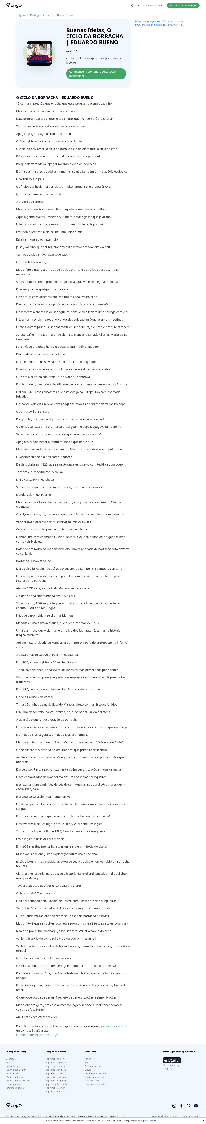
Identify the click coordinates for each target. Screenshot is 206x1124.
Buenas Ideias (65, 15)
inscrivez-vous (110, 1026)
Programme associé (95, 1077)
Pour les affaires (14, 1077)
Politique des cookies (148, 1120)
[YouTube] (196, 1105)
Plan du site (171, 1116)
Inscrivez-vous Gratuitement (183, 5)
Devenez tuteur (92, 1066)
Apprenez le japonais (56, 1080)
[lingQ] (14, 5)
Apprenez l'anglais (55, 1058)
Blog (87, 1062)
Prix (8, 1062)
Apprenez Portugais (30, 15)
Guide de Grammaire (95, 1084)
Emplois (89, 1069)
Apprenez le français (56, 1066)
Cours (49, 15)
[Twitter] (188, 1105)
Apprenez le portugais (57, 1077)
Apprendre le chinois (56, 1084)
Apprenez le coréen (55, 1087)
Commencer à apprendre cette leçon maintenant (93, 74)
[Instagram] (174, 1105)
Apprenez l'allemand (56, 1069)
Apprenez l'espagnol (56, 1062)
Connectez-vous (154, 5)
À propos (11, 1058)
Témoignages (13, 1084)
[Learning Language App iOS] (172, 1060)
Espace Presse (92, 1080)
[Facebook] (181, 1105)
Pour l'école (12, 1073)
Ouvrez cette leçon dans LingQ (37, 1035)
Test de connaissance (95, 1073)
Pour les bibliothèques (17, 1080)
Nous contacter (14, 1066)
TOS (154, 1116)
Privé (160, 1116)
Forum (88, 1058)
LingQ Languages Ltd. (31, 1116)
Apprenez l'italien (54, 1073)
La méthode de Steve (17, 1069)
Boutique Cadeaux (15, 1087)
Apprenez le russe (55, 1091)
